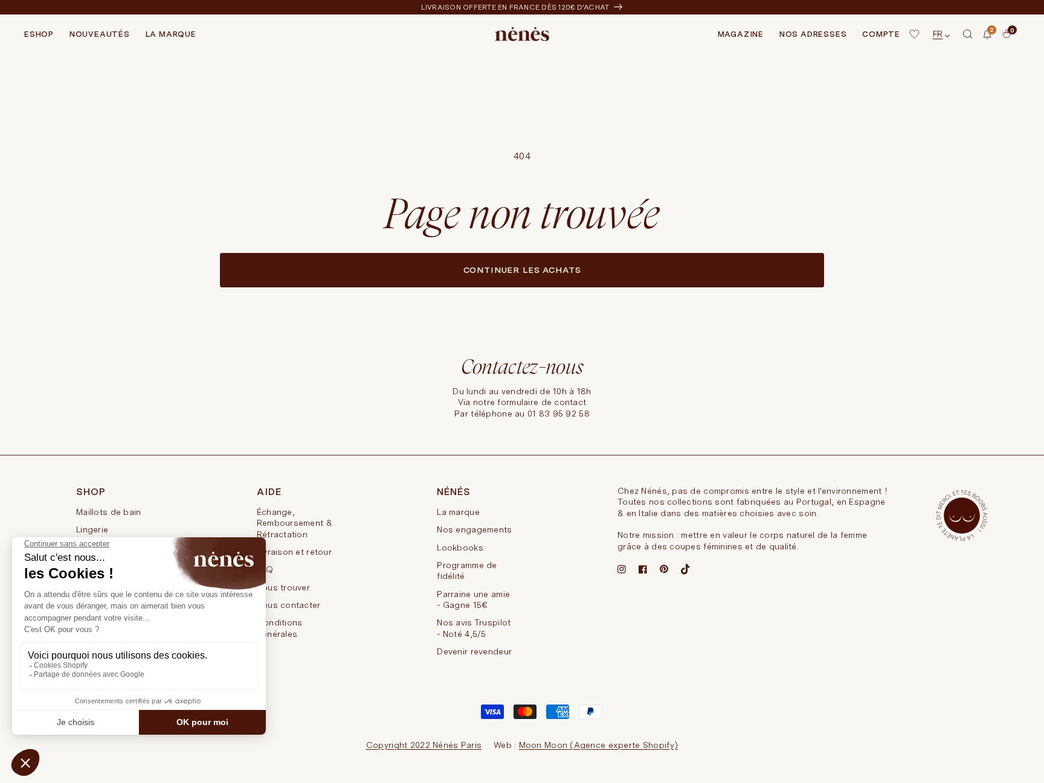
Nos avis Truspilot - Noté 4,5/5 (474, 628)
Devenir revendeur (474, 651)
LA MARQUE (171, 34)
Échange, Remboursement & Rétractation (294, 523)
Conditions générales (280, 628)
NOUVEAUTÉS (99, 34)
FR (938, 34)
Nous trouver (283, 587)
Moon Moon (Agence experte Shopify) (598, 745)
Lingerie (92, 529)
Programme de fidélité (467, 570)
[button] (968, 34)
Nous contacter (289, 605)
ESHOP (39, 34)
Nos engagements (474, 529)
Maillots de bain (108, 512)
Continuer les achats (522, 270)
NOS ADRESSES (812, 34)
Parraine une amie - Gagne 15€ (473, 599)
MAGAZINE (741, 34)
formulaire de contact (541, 402)
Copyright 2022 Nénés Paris (424, 745)
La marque (458, 512)
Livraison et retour (294, 552)
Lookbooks (460, 547)
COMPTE (881, 34)
